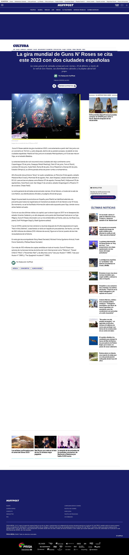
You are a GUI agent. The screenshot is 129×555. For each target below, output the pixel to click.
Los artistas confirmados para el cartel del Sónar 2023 (23, 451)
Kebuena (96, 546)
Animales (23, 49)
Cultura (21, 46)
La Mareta (40, 1)
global (40, 10)
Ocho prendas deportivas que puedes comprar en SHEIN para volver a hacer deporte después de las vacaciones (103, 117)
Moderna (51, 549)
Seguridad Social (111, 1)
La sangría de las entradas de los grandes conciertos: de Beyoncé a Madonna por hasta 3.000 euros (68, 453)
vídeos (58, 10)
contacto (9, 511)
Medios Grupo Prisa (26, 550)
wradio (61, 546)
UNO (55, 546)
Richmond (42, 549)
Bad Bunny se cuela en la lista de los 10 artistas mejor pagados (45, 452)
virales (47, 10)
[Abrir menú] (2, 5)
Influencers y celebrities (45, 49)
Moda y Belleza (76, 49)
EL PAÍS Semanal (83, 546)
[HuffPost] (12, 500)
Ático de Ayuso (49, 1)
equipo (8, 505)
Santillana (61, 543)
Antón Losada (90, 1)
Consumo (29, 49)
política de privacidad (71, 514)
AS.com (85, 543)
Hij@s (64, 49)
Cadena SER (79, 543)
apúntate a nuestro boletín (103, 197)
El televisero (67, 10)
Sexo (83, 49)
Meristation (94, 549)
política (33, 10)
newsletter (10, 514)
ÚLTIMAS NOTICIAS (93, 10)
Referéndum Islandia (20, 1)
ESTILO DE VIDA (57, 49)
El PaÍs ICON (68, 549)
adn (91, 543)
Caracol (98, 543)
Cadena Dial (75, 546)
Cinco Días (68, 546)
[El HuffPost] (66, 5)
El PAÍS (43, 543)
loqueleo (84, 549)
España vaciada (100, 1)
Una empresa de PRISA (26, 545)
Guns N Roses (37, 268)
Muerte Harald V (80, 1)
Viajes (35, 49)
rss (7, 517)
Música (15, 268)
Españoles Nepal (69, 1)
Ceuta (11, 1)
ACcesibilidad (68, 517)
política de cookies (70, 508)
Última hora (117, 5)
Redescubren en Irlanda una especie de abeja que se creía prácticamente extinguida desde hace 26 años (108, 357)
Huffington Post (45, 546)
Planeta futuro (89, 546)
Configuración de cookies (72, 505)
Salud (17, 49)
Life (14, 49)
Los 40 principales (52, 543)
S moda (76, 549)
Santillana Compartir (71, 543)
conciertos (25, 268)
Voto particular (32, 1)
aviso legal (67, 511)
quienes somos (10, 508)
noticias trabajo (80, 10)
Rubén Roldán (59, 1)
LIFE (53, 10)
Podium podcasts (60, 549)
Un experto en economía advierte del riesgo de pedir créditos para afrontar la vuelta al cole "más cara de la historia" (107, 231)
